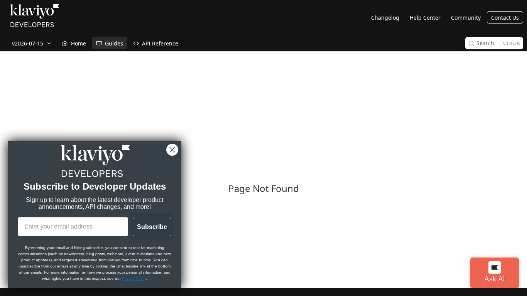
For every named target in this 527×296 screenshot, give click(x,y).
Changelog (385, 17)
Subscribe (152, 227)
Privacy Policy (134, 278)
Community (466, 17)
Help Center (425, 17)
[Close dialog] (172, 150)
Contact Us (505, 17)
